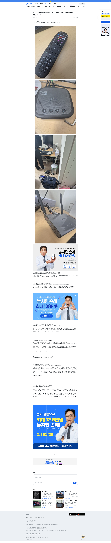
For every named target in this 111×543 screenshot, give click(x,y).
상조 (64, 6)
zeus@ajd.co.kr (37, 525)
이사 (46, 6)
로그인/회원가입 (82, 3)
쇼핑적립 (78, 6)
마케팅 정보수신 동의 (40, 537)
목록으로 (55, 454)
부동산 (54, 6)
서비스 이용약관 (34, 537)
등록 (74, 482)
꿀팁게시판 (41, 3)
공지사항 (31, 517)
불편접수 (54, 3)
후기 (46, 3)
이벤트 (50, 3)
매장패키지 (72, 6)
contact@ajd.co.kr (33, 527)
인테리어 (59, 6)
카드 (42, 6)
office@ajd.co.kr (44, 528)
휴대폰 (38, 6)
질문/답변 (36, 3)
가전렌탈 (33, 6)
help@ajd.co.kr (43, 527)
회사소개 (27, 517)
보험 (67, 6)
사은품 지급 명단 (41, 517)
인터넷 (28, 6)
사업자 (71, 5)
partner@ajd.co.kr (33, 528)
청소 (50, 6)
